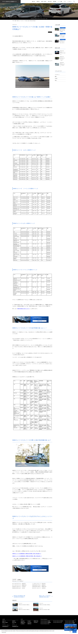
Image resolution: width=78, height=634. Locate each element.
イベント (3, 623)
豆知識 (56, 78)
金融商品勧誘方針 (5, 626)
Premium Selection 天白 (45, 623)
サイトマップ (14, 625)
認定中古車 (14, 622)
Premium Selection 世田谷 (45, 621)
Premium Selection (44, 619)
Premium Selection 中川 (57, 622)
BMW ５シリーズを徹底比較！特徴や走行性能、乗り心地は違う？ (27, 556)
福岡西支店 (29, 623)
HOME (3, 619)
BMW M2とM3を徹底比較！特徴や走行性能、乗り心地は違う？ (19, 596)
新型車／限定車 (5, 622)
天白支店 (29, 621)
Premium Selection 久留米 (70, 623)
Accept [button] (74, 631)
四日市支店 (29, 622)
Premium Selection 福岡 (69, 621)
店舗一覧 (3, 621)
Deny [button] (70, 631)
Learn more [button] (4, 632)
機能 (55, 76)
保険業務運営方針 (15, 626)
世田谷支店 (22, 621)
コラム (13, 623)
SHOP (22, 619)
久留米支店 (35, 622)
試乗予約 (13, 621)
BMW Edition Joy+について (23, 308)
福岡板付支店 (36, 621)
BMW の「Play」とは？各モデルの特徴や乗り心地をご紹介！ (45, 596)
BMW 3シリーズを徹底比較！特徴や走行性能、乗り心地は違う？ (26, 553)
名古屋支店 (22, 623)
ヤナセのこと (57, 74)
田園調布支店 (23, 622)
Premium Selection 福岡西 (70, 622)
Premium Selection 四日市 (58, 621)
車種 (55, 80)
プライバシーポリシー (6, 625)
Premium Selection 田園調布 (46, 622)
